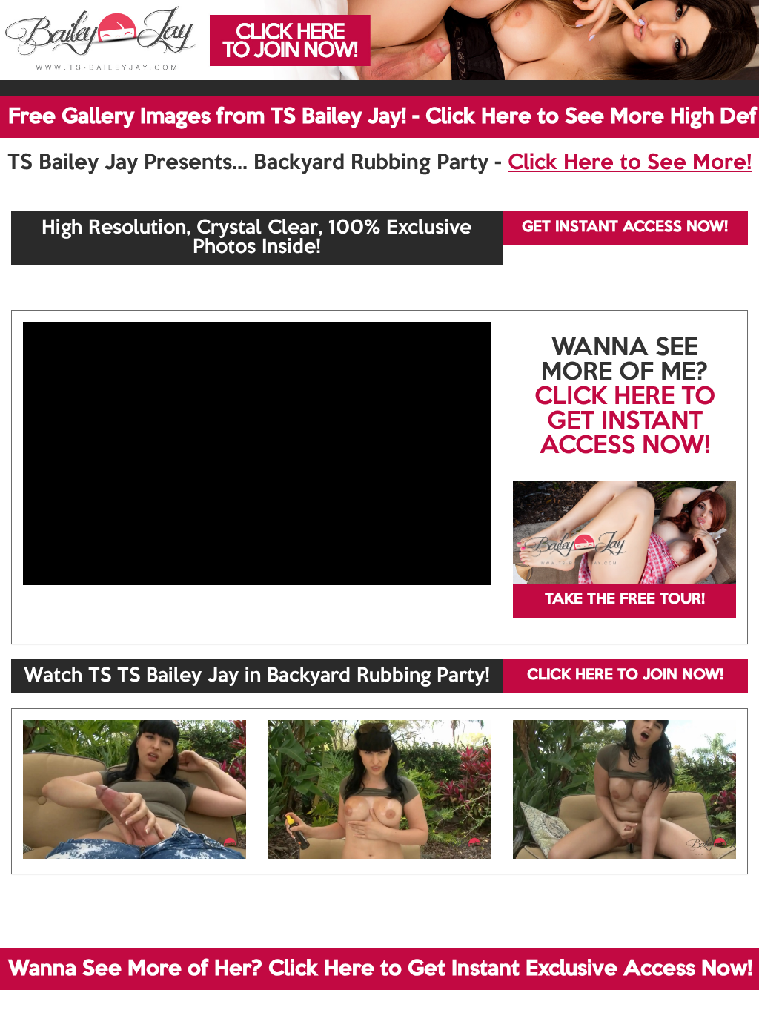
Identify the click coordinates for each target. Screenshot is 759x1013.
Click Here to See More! (630, 163)
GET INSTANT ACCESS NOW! (625, 227)
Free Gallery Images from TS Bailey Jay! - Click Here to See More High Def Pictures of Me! (383, 117)
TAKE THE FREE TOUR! (625, 600)
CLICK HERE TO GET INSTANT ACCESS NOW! (624, 422)
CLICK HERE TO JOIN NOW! (625, 675)
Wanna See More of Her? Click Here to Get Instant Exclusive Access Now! (380, 969)
